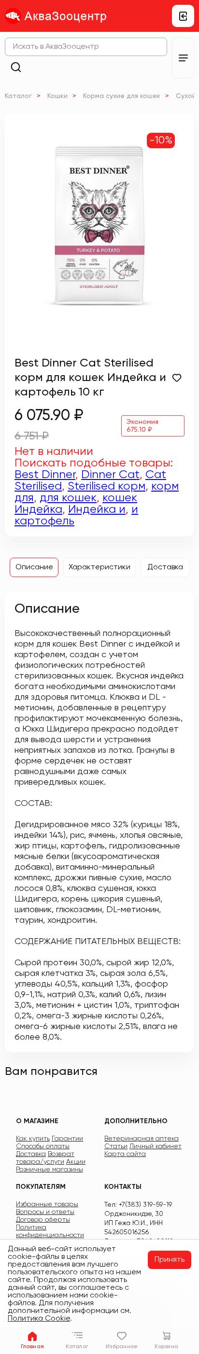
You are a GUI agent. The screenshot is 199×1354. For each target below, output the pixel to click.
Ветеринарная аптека (141, 1138)
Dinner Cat (110, 474)
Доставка (165, 567)
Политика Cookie (39, 1319)
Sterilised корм (106, 486)
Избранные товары (47, 1204)
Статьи (116, 1146)
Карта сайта (125, 1154)
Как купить (33, 1138)
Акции (75, 1161)
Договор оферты (43, 1219)
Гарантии (67, 1138)
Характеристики (99, 567)
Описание (34, 567)
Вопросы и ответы (45, 1212)
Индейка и (97, 509)
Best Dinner (44, 474)
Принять (170, 1260)
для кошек (68, 498)
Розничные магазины (49, 1169)
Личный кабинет (155, 1146)
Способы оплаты (43, 1146)
